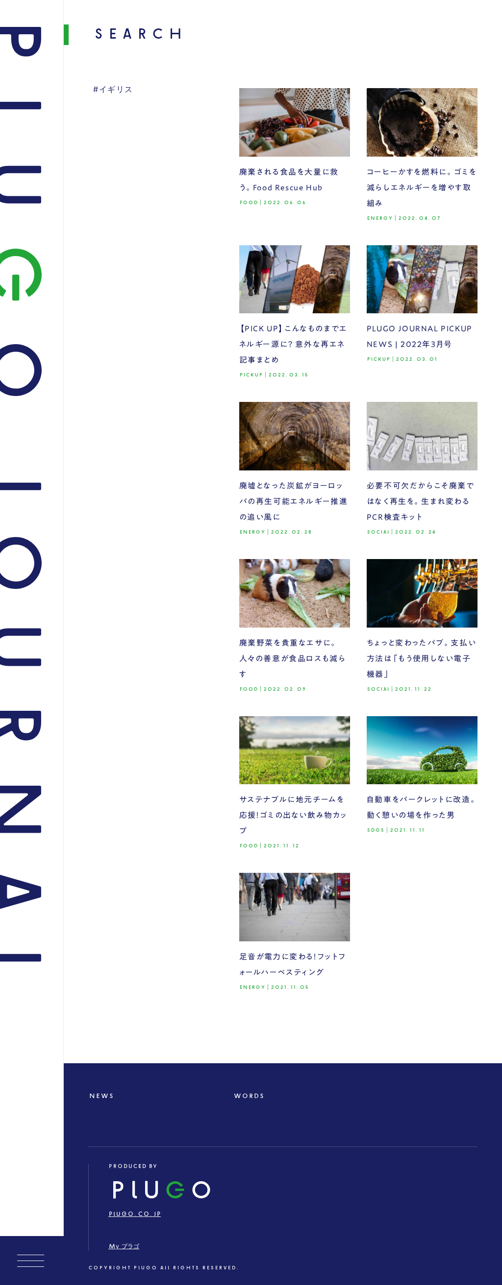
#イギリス (113, 90)
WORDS (248, 1096)
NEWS (101, 1096)
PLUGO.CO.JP (134, 1214)
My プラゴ (123, 1246)
